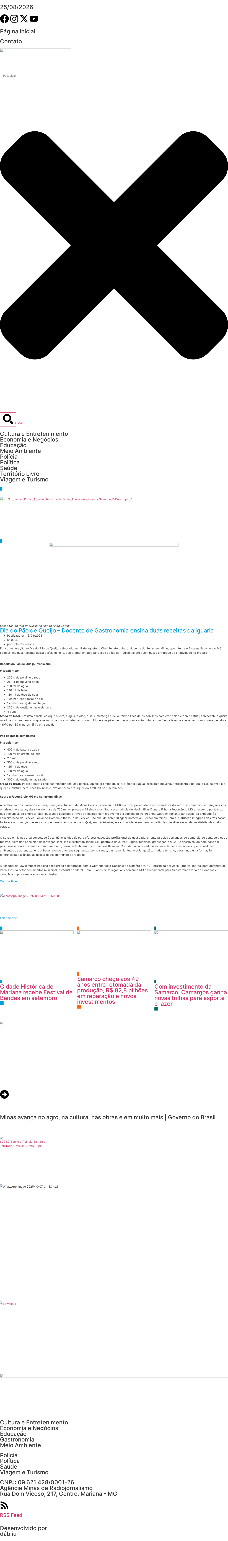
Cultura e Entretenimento (34, 433)
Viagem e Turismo (24, 479)
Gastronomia (17, 1439)
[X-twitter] (24, 18)
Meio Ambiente (20, 450)
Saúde (8, 468)
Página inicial (17, 31)
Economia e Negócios (29, 439)
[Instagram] (14, 18)
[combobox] (114, 75)
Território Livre (19, 473)
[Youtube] (33, 18)
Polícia (9, 456)
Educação (13, 445)
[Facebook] (4, 18)
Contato (11, 41)
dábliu (8, 1533)
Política (10, 462)
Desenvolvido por (23, 1528)
